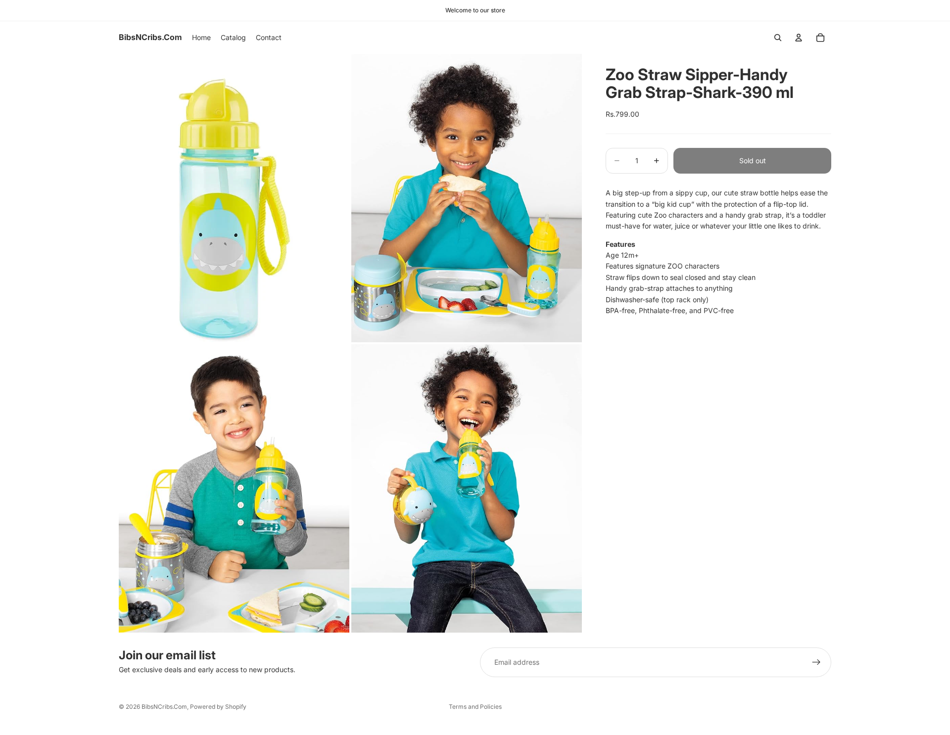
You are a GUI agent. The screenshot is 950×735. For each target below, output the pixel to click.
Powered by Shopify (218, 706)
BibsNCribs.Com (164, 706)
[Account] (798, 37)
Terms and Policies (475, 706)
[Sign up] (816, 662)
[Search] (778, 37)
